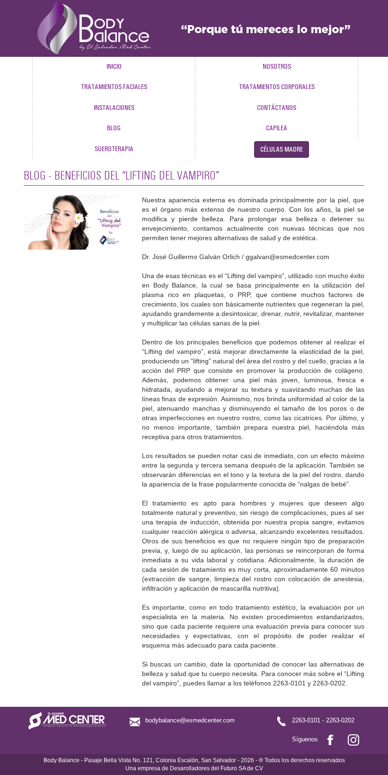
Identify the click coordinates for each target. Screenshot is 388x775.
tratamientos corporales (277, 86)
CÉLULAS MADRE (281, 149)
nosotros (277, 66)
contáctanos (276, 107)
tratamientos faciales (114, 86)
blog (114, 128)
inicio (114, 66)
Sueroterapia (114, 149)
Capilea (276, 128)
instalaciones (114, 107)
